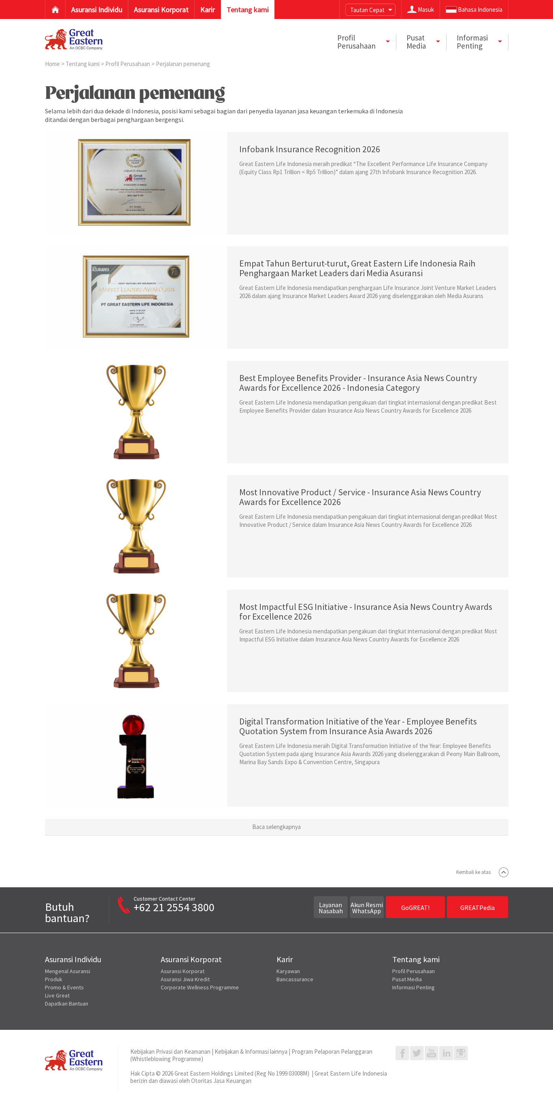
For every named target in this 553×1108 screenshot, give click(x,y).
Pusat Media (407, 979)
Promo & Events (64, 987)
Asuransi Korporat (182, 971)
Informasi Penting (413, 987)
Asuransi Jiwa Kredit (185, 979)
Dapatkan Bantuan (66, 1003)
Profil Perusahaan (128, 64)
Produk (53, 979)
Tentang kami (83, 64)
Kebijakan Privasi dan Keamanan (170, 1051)
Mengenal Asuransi (67, 971)
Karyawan (288, 971)
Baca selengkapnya (276, 827)
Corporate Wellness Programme (200, 987)
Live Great (57, 995)
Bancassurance (294, 979)
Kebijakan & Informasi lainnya (251, 1051)
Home (53, 64)
